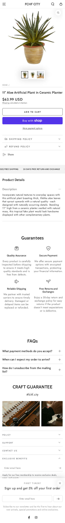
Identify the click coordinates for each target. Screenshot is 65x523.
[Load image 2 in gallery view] (32, 74)
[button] (53, 4)
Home (5, 85)
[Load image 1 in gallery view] (24, 74)
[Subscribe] (61, 468)
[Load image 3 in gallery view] (40, 74)
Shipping (5, 103)
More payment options (32, 128)
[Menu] (4, 4)
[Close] (59, 483)
